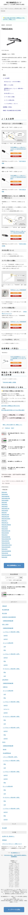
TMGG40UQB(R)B (6, 555)
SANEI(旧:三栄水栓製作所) (9, 617)
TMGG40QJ (4, 535)
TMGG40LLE (4, 522)
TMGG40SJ (4, 549)
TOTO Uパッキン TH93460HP (18, 290)
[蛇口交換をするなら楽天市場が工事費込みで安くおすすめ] (14, 589)
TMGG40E (4, 502)
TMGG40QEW (5, 533)
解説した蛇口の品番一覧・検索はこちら (12, 424)
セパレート (6, 709)
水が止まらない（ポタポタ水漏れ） (12, 81)
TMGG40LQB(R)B (6, 524)
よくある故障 (6, 78)
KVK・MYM (5, 624)
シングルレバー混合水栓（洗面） (11, 631)
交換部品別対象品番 (8, 620)
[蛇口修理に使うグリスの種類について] (13, 597)
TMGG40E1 (4, 504)
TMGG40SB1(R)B (6, 539)
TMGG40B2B (4, 500)
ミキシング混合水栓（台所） (10, 756)
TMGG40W (4, 557)
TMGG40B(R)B (5, 496)
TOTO (3, 742)
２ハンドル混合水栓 (8, 643)
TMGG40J (4, 512)
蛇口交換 (4, 613)
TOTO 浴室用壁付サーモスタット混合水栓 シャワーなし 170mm (18, 358)
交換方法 (5, 687)
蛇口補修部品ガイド (14, 2)
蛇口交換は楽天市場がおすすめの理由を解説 (12, 410)
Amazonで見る (16, 153)
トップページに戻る (14, 909)
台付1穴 (6, 639)
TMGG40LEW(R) (5, 518)
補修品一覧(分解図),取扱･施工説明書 (12, 110)
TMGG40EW (4, 510)
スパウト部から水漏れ (9, 96)
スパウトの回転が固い (9, 100)
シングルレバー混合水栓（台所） (11, 654)
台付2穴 (6, 635)
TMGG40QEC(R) (5, 530)
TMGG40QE (4, 528)
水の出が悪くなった (9, 93)
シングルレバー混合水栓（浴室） (11, 760)
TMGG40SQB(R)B (6, 551)
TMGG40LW (4, 526)
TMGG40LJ (4, 520)
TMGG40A (4, 492)
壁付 (5, 650)
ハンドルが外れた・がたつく (11, 103)
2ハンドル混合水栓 (8, 786)
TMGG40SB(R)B (5, 537)
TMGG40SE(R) (5, 541)
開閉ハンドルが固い (9, 85)
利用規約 (4, 840)
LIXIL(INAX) (5, 679)
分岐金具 (4, 606)
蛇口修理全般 (5, 609)
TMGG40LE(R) (5, 516)
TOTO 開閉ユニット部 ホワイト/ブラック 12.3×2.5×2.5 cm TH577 (18, 149)
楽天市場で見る (16, 156)
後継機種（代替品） (8, 107)
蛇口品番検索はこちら (14, 565)
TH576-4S (7, 428)
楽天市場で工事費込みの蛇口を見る (10, 405)
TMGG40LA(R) (5, 514)
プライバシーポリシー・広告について (12, 843)
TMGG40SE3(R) (5, 543)
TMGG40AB (4, 494)
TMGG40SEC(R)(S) (6, 545)
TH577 (12, 428)
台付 (5, 646)
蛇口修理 (4, 828)
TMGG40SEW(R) (5, 547)
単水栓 (4, 749)
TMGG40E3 (4, 506)
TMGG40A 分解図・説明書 (9, 382)
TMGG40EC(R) (5, 508)
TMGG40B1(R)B (5, 498)
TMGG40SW (4, 553)
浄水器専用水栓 (7, 753)
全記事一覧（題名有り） (8, 836)
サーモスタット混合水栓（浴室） (11, 668)
